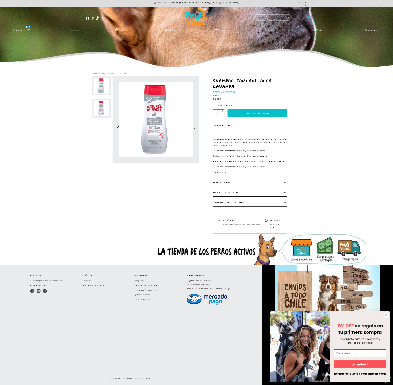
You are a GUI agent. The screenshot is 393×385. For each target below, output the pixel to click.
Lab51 (148, 378)
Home (94, 74)
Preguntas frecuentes (145, 290)
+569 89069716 (38, 285)
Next (194, 127)
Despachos (140, 281)
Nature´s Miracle (224, 91)
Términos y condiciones (94, 285)
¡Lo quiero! (360, 364)
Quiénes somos (142, 295)
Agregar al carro (257, 113)
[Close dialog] (386, 315)
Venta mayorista (142, 299)
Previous (117, 127)
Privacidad (87, 281)
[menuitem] (21, 30)
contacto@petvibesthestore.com (241, 224)
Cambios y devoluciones (146, 285)
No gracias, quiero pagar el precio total (360, 373)
